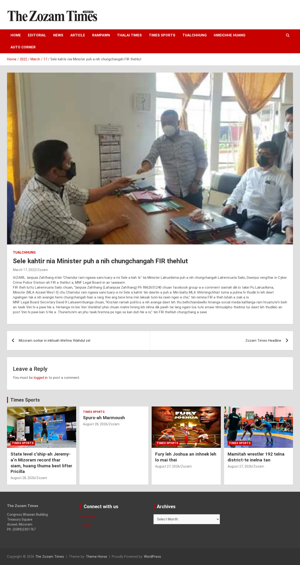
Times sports (162, 35)
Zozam (42, 270)
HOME (16, 35)
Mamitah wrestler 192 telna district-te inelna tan (256, 457)
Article (77, 35)
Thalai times (129, 35)
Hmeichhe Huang (229, 35)
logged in (41, 377)
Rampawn (101, 35)
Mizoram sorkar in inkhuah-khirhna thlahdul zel (54, 340)
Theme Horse (96, 556)
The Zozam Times (49, 556)
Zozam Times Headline (263, 340)
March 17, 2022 (24, 270)
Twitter (86, 525)
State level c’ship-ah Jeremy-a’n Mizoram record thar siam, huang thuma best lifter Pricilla (41, 462)
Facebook (88, 517)
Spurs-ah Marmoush (104, 417)
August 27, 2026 (167, 466)
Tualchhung (194, 35)
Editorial (37, 35)
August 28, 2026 (23, 478)
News (58, 35)
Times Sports (25, 400)
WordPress (152, 556)
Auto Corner (23, 47)
